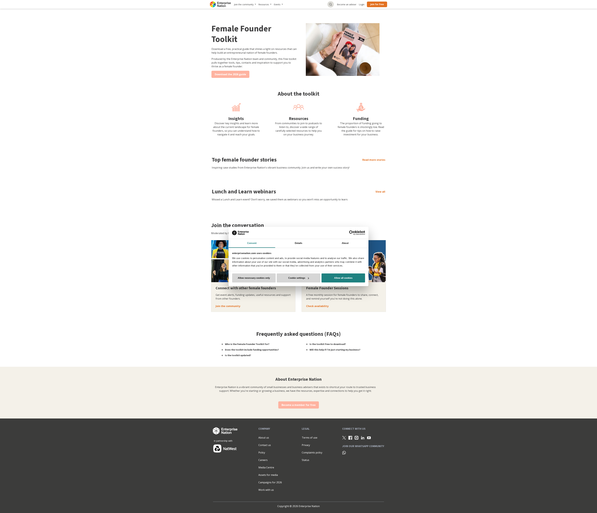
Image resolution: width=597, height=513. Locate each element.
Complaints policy (312, 452)
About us (263, 437)
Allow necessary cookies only (254, 278)
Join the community (244, 4)
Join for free (377, 4)
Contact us (264, 445)
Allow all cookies (343, 278)
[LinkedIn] (363, 438)
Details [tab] (298, 243)
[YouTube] (369, 438)
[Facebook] (350, 438)
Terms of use (309, 437)
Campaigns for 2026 (270, 482)
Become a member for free (299, 405)
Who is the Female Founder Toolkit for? (247, 344)
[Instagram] (356, 438)
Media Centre (266, 467)
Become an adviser (346, 4)
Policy (261, 452)
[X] (344, 438)
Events (277, 4)
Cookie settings (296, 278)
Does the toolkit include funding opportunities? (252, 349)
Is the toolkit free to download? (328, 344)
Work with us (266, 490)
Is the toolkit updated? (238, 355)
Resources (263, 4)
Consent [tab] (252, 243)
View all (380, 191)
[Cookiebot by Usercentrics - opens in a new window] (351, 233)
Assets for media (268, 475)
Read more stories (373, 160)
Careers (263, 460)
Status (305, 460)
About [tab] (345, 243)
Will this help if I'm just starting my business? (335, 349)
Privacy (306, 445)
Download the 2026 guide (230, 74)
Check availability (317, 306)
